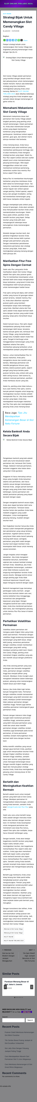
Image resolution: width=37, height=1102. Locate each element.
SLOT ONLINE (7, 13)
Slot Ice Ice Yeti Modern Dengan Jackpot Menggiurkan (8, 955)
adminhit (7, 31)
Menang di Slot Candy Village (13, 933)
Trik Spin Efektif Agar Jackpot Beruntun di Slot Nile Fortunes (28, 955)
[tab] (14, 997)
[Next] (31, 987)
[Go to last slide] (5, 987)
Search (5, 1017)
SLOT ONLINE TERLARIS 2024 (14, 940)
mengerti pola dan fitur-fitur (17, 807)
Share (25, 40)
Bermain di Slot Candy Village (13, 929)
